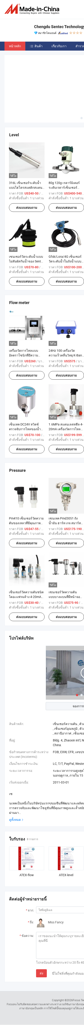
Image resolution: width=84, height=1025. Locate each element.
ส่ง (41, 973)
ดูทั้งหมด (15, 819)
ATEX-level (66, 875)
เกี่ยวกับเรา (59, 46)
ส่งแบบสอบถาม (26, 207)
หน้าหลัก (15, 46)
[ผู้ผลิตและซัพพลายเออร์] (32, 9)
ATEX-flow (26, 875)
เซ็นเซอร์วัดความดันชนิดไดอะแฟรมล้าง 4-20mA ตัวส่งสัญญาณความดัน (26, 597)
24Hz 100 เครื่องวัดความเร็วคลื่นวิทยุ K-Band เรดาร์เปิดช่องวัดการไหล (66, 355)
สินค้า (38, 46)
